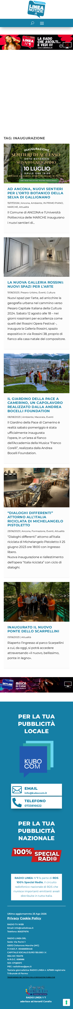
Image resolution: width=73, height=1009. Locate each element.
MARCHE (12, 207)
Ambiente (36, 203)
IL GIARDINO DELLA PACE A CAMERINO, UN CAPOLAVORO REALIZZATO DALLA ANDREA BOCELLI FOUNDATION (35, 405)
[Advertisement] (36, 90)
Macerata (40, 417)
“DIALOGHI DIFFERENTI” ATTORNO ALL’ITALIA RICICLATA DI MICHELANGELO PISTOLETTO (35, 519)
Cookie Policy (30, 918)
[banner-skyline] (36, 691)
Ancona (25, 203)
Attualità (24, 207)
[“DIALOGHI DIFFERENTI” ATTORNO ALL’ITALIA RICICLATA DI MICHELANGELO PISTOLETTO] (36, 487)
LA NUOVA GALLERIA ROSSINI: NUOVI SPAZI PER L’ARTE (35, 284)
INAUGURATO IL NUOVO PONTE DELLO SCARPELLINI (33, 629)
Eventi (42, 292)
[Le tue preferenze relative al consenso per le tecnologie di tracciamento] (66, 1002)
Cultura (51, 292)
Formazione (38, 531)
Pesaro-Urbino (29, 292)
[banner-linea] (36, 49)
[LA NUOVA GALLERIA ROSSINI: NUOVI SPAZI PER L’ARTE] (36, 257)
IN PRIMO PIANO (53, 203)
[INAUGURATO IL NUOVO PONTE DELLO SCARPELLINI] (36, 601)
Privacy (13, 918)
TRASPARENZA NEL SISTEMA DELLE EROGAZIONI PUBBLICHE (31, 977)
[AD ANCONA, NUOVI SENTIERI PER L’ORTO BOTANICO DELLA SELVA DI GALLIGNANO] (36, 163)
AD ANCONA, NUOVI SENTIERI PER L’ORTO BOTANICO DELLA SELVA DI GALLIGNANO (35, 193)
